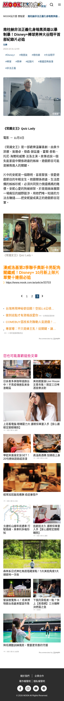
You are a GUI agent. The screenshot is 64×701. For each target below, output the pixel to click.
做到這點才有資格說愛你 (22, 315)
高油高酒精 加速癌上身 (46, 455)
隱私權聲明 (39, 681)
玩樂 (5, 45)
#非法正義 (10, 68)
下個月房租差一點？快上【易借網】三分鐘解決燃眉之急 (46, 603)
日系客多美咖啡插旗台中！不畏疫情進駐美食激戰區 (16, 385)
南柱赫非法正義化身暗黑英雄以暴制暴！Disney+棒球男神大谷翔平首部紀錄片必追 (44, 16)
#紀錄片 (30, 61)
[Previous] (21, 296)
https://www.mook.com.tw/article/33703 (28, 282)
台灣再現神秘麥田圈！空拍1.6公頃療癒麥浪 (30, 309)
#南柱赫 (36, 55)
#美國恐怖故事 (45, 61)
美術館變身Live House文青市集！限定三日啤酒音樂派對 (46, 385)
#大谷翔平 (49, 55)
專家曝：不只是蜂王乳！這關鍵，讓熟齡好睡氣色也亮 (31, 329)
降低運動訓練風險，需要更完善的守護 (25, 645)
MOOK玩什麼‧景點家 (14, 16)
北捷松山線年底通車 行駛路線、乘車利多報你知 (16, 529)
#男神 (18, 61)
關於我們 (25, 676)
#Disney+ (10, 55)
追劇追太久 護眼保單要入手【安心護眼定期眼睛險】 (46, 529)
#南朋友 (23, 55)
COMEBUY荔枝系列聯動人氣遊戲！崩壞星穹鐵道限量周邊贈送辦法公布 (31, 322)
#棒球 (8, 61)
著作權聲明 (25, 681)
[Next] (42, 296)
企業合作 (39, 676)
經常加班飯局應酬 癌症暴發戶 (20, 494)
